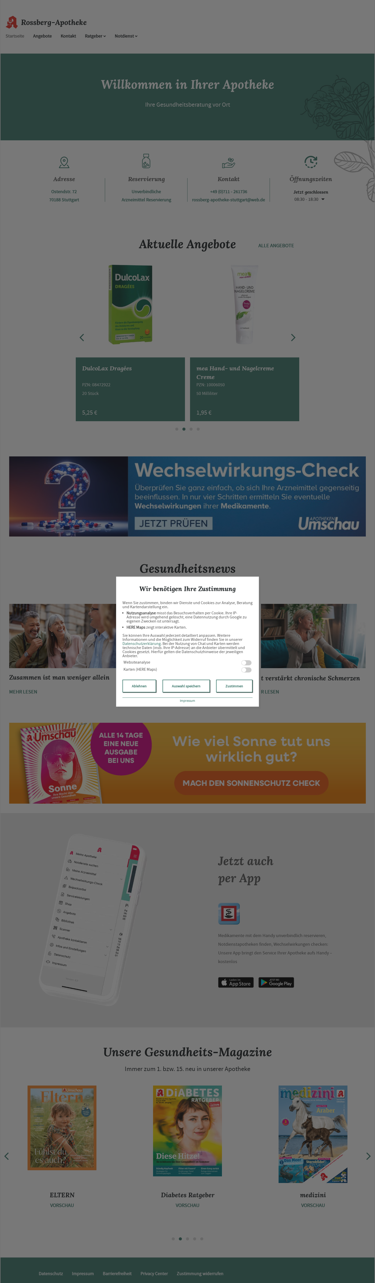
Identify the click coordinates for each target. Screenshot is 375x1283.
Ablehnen (139, 686)
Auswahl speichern (186, 686)
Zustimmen (234, 686)
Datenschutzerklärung (141, 643)
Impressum (187, 701)
